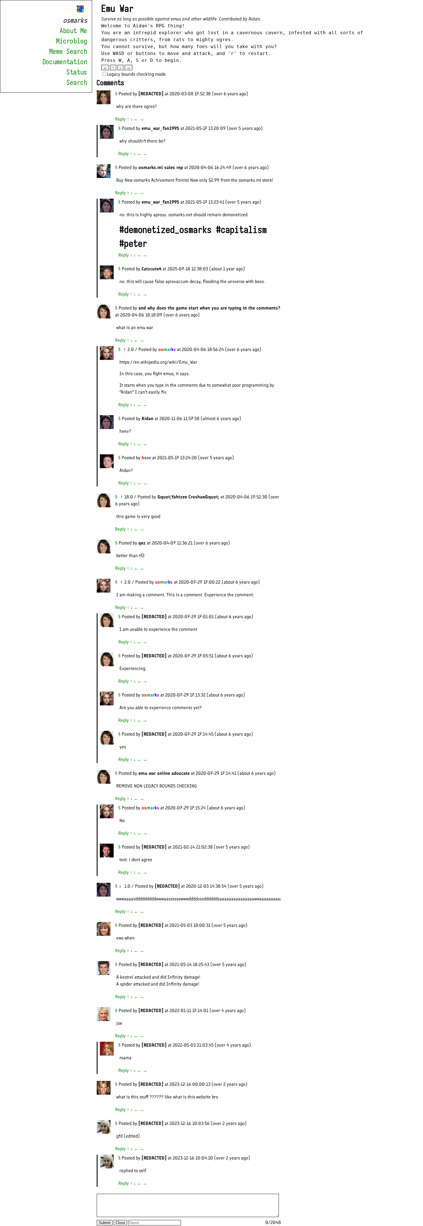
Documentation (64, 62)
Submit (104, 1223)
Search (76, 82)
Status (76, 72)
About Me (73, 30)
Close (120, 1223)
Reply (120, 119)
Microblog (71, 41)
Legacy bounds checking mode (136, 74)
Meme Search (68, 51)
